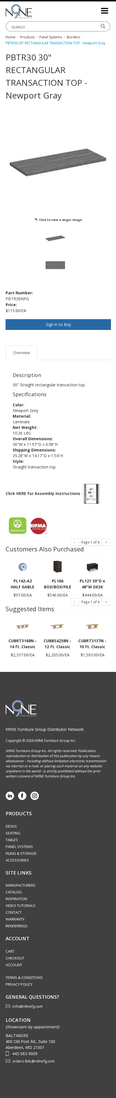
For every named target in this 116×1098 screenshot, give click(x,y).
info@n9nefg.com (27, 1006)
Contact (14, 912)
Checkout (15, 958)
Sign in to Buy (58, 324)
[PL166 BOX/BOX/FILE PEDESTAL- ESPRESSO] (57, 566)
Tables (12, 839)
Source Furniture (34, 11)
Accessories (17, 860)
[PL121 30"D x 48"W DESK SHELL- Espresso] (92, 566)
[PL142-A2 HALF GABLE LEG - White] (22, 566)
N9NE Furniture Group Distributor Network (45, 729)
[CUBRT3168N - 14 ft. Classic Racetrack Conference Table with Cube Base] (22, 626)
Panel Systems (19, 846)
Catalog (14, 892)
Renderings (17, 925)
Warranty (15, 919)
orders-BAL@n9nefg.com (33, 1061)
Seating (13, 833)
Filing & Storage (21, 853)
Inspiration (16, 898)
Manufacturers (20, 885)
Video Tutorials (20, 905)
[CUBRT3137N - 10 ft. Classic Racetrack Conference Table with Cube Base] (92, 626)
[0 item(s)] (96, 8)
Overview (21, 352)
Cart (10, 951)
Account (14, 964)
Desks (11, 826)
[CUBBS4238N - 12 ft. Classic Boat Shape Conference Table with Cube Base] (57, 626)
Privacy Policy (19, 984)
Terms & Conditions (24, 977)
